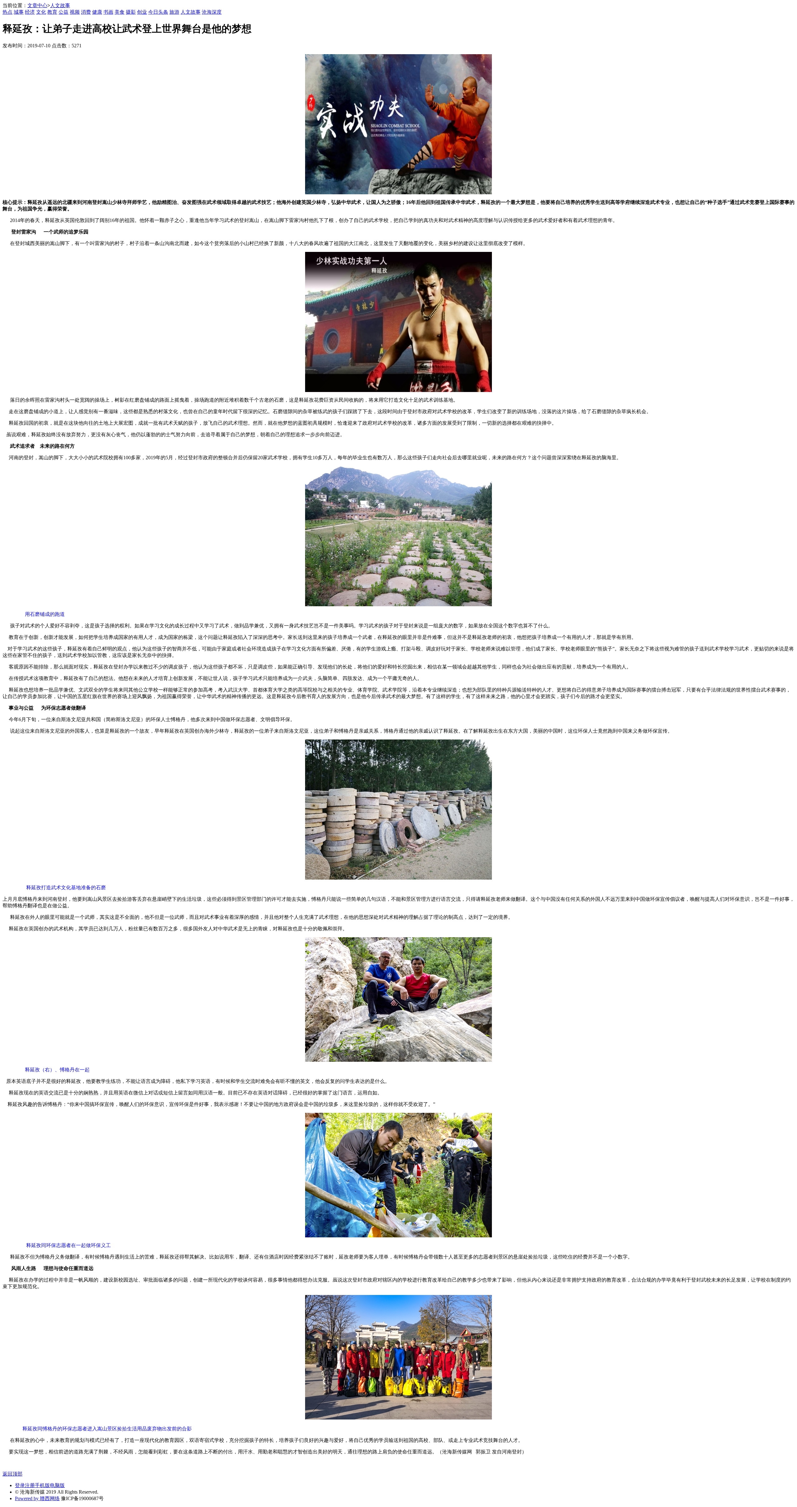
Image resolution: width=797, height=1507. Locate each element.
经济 (30, 12)
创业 (142, 12)
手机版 (42, 1485)
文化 (41, 12)
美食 (120, 12)
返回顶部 (12, 1473)
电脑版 (57, 1485)
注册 (30, 1485)
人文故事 (60, 5)
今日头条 (158, 12)
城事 (19, 12)
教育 (52, 12)
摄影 (131, 12)
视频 (75, 12)
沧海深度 (212, 12)
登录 (20, 1485)
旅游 (174, 12)
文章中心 (37, 5)
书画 (108, 12)
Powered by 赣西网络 (37, 1498)
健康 (97, 12)
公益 (63, 12)
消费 (86, 12)
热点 (7, 12)
